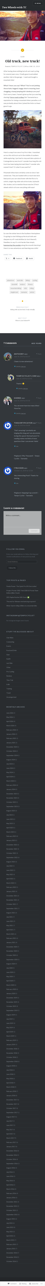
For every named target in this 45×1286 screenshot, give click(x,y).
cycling (35, 280)
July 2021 (9, 917)
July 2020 (9, 968)
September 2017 (11, 1112)
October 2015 (11, 1210)
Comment (34, 531)
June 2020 (9, 972)
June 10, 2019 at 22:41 (24, 379)
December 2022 (11, 845)
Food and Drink (11, 650)
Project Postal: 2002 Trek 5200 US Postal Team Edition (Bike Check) (22, 592)
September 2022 (11, 857)
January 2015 (10, 1249)
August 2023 (10, 811)
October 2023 (11, 802)
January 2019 (10, 1044)
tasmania (24, 292)
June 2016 (9, 1176)
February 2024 (11, 785)
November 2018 (11, 1053)
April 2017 (9, 1134)
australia (20, 280)
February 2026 (11, 730)
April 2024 (9, 777)
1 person (23, 366)
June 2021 (9, 921)
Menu (39, 3)
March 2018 (10, 1087)
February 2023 (11, 836)
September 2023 (11, 806)
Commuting (10, 642)
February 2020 (11, 989)
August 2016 (10, 1168)
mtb (25, 288)
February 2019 (11, 1040)
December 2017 (11, 1100)
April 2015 (9, 1236)
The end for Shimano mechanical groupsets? (21, 601)
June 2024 (9, 768)
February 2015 (11, 1244)
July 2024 (9, 764)
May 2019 (9, 1027)
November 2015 (11, 1206)
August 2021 (10, 913)
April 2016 (9, 1185)
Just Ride (9, 663)
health (8, 659)
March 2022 (10, 883)
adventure (10, 280)
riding (32, 288)
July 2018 (9, 1070)
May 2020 (9, 976)
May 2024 (9, 772)
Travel (8, 693)
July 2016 (9, 1172)
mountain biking (16, 288)
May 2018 (9, 1078)
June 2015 (9, 1227)
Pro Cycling (10, 672)
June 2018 (9, 1074)
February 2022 (11, 887)
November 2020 (11, 951)
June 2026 (9, 713)
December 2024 (11, 747)
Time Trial (9, 680)
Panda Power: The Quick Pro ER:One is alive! (21, 586)
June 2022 (9, 870)
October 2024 (11, 751)
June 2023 (9, 819)
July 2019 (9, 1019)
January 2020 (10, 993)
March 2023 (10, 832)
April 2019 (9, 1032)
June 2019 (9, 1023)
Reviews (9, 676)
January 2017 (10, 1146)
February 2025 (11, 738)
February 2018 (11, 1091)
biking (28, 280)
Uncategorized (11, 697)
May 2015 (9, 1232)
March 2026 (10, 725)
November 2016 (11, 1155)
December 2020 (11, 947)
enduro (22, 284)
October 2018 (11, 1057)
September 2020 (11, 959)
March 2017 (10, 1138)
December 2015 (11, 1202)
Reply (39, 354)
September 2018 (11, 1061)
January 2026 (10, 734)
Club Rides (9, 638)
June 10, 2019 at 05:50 (22, 401)
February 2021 (11, 938)
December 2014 (11, 1253)
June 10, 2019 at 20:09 (22, 425)
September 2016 (11, 1163)
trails (8, 684)
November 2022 (11, 849)
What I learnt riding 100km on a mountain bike (21, 606)
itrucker (19, 468)
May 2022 (9, 874)
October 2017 (11, 1108)
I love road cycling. (17, 97)
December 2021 (11, 896)
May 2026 (9, 717)
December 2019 (11, 998)
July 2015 (9, 1223)
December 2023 (11, 794)
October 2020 (11, 955)
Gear (22, 57)
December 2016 (11, 1151)
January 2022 (10, 891)
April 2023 (9, 828)
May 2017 (9, 1129)
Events (8, 646)
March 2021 (10, 934)
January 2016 (10, 1197)
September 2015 (11, 1214)
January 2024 (10, 789)
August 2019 (10, 1015)
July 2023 (9, 815)
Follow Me (12, 568)
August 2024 (10, 760)
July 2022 (9, 866)
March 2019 (10, 1036)
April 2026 (9, 721)
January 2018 (10, 1095)
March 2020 (10, 985)
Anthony (19, 354)
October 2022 (11, 853)
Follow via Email (15, 549)
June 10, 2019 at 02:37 (22, 357)
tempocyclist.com (19, 66)
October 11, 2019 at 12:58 (23, 471)
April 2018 (9, 1083)
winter (32, 292)
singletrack (14, 292)
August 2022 (10, 862)
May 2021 (9, 925)
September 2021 (11, 908)
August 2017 (10, 1117)
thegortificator (23, 423)
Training (9, 689)
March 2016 (10, 1189)
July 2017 (9, 1121)
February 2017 (11, 1142)
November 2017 (11, 1104)
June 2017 (9, 1125)
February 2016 (11, 1193)
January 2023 (10, 840)
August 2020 (10, 964)
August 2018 (10, 1066)
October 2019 (11, 1006)
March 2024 (10, 781)
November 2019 (11, 1002)
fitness (30, 284)
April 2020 (9, 981)
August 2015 (10, 1219)
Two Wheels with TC (14, 7)
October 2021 (11, 904)
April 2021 (9, 930)
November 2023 (11, 798)
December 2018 (11, 1049)
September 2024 (11, 755)
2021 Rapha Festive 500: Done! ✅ (17, 597)
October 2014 (11, 1261)
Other (8, 667)
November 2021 (11, 900)
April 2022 (9, 879)
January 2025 (10, 743)
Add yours (36, 343)
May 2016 (9, 1181)
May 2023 (9, 823)
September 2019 (11, 1010)
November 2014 (11, 1257)
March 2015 (10, 1240)
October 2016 (11, 1159)
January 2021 (10, 942)
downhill (14, 284)
